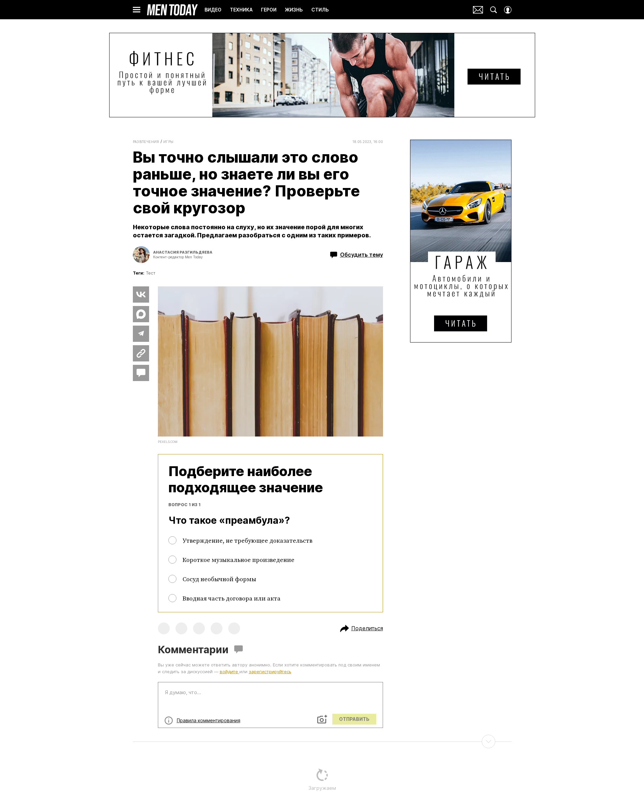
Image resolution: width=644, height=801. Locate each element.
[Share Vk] (141, 294)
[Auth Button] (507, 10)
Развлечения (146, 142)
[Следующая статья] (322, 741)
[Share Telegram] (141, 334)
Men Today (172, 10)
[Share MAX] (141, 314)
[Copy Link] (141, 353)
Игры (168, 142)
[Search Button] (493, 10)
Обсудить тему (361, 254)
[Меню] (136, 10)
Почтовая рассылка (478, 10)
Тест (151, 273)
